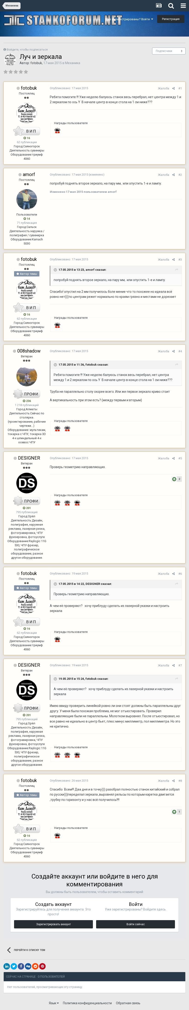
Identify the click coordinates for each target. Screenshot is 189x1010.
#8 (180, 780)
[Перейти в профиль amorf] (26, 199)
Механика (72, 63)
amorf (29, 174)
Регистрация (171, 19)
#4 (180, 351)
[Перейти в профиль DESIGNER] (26, 483)
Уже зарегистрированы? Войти (128, 19)
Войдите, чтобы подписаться (27, 49)
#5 (180, 458)
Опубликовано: (69, 88)
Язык (53, 1003)
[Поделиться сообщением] (173, 88)
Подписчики (164, 51)
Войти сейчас (136, 924)
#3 (180, 259)
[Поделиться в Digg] (28, 966)
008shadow (29, 351)
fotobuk (36, 63)
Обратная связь (128, 1003)
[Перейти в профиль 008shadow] (26, 376)
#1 (180, 88)
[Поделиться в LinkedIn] (6, 966)
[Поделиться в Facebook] (21, 966)
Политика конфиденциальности (87, 1003)
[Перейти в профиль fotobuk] (10, 59)
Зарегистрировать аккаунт (53, 924)
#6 (180, 573)
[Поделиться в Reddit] (35, 966)
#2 (180, 174)
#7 (180, 665)
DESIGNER (29, 458)
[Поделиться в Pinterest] (42, 966)
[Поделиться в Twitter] (14, 966)
